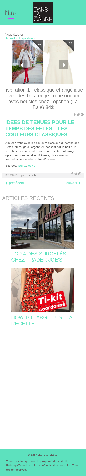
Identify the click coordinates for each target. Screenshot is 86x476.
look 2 (31, 165)
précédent (16, 183)
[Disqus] (43, 392)
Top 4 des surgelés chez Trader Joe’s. (38, 257)
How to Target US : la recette (41, 320)
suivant (71, 183)
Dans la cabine (43, 12)
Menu (11, 13)
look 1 (22, 165)
